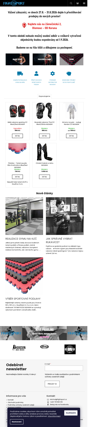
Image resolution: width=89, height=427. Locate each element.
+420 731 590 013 (56, 402)
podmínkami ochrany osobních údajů (62, 375)
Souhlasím (71, 413)
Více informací (54, 416)
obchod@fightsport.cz (58, 399)
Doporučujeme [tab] (44, 96)
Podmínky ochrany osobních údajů (21, 405)
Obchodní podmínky (15, 402)
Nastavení (17, 422)
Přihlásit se (52, 384)
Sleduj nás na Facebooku (59, 404)
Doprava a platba (14, 407)
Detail (17, 136)
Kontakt (11, 400)
